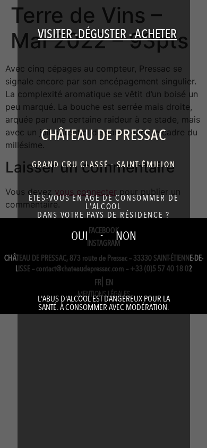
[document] (103, 224)
